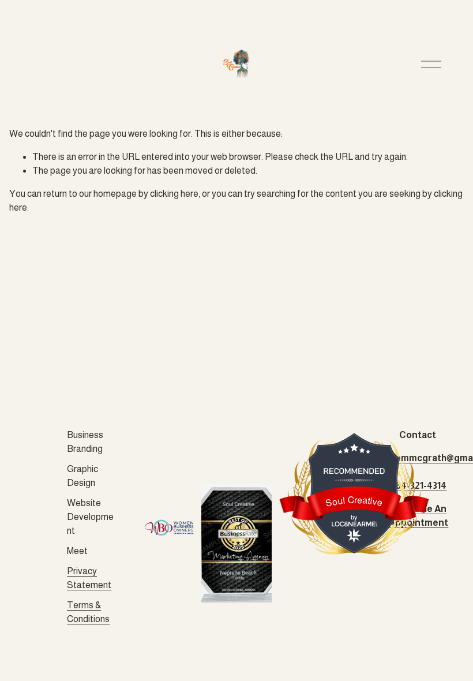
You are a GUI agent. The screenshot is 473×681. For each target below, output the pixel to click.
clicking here (174, 194)
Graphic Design (82, 476)
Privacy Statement (89, 578)
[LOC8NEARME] (354, 521)
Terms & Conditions (88, 612)
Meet (77, 551)
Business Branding (85, 442)
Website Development (90, 517)
